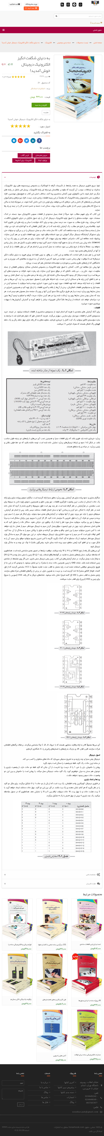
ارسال (21, 1104)
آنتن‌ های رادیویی (59, 1055)
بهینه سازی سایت (13, 1127)
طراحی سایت (25, 1127)
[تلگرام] (13, 140)
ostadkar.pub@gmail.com (85, 1112)
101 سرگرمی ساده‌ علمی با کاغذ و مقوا (52, 944)
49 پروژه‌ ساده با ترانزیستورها (90, 1000)
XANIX (4, 1127)
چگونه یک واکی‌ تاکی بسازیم (21, 999)
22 (12, 64)
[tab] (52, 177)
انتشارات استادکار (38, 88)
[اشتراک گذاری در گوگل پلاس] (20, 140)
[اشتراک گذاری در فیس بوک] (39, 140)
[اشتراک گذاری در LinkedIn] (33, 140)
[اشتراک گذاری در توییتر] (26, 140)
